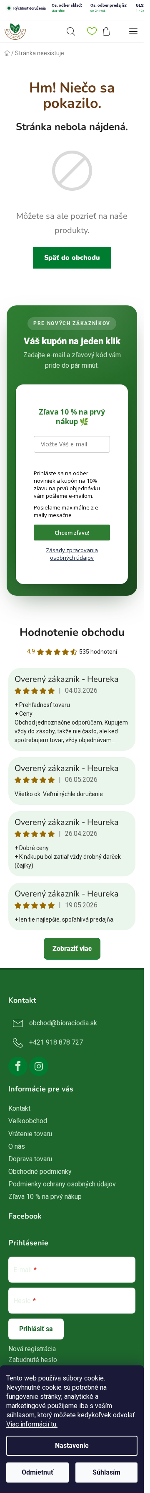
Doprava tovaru (30, 1159)
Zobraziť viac (72, 949)
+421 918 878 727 (56, 1042)
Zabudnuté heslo (32, 1360)
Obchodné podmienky (40, 1171)
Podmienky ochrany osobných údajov (62, 1184)
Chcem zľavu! (72, 532)
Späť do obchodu (72, 257)
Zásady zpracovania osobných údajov (72, 553)
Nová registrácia (32, 1349)
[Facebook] (18, 1066)
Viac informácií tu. (32, 1424)
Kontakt (19, 1108)
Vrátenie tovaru (30, 1134)
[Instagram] (38, 1066)
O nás (16, 1146)
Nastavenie (72, 1445)
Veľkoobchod (27, 1121)
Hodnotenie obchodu (72, 632)
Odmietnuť (37, 1472)
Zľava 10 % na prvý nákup (45, 1197)
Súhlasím (106, 1472)
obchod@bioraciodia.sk (63, 1023)
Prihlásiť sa (36, 1329)
